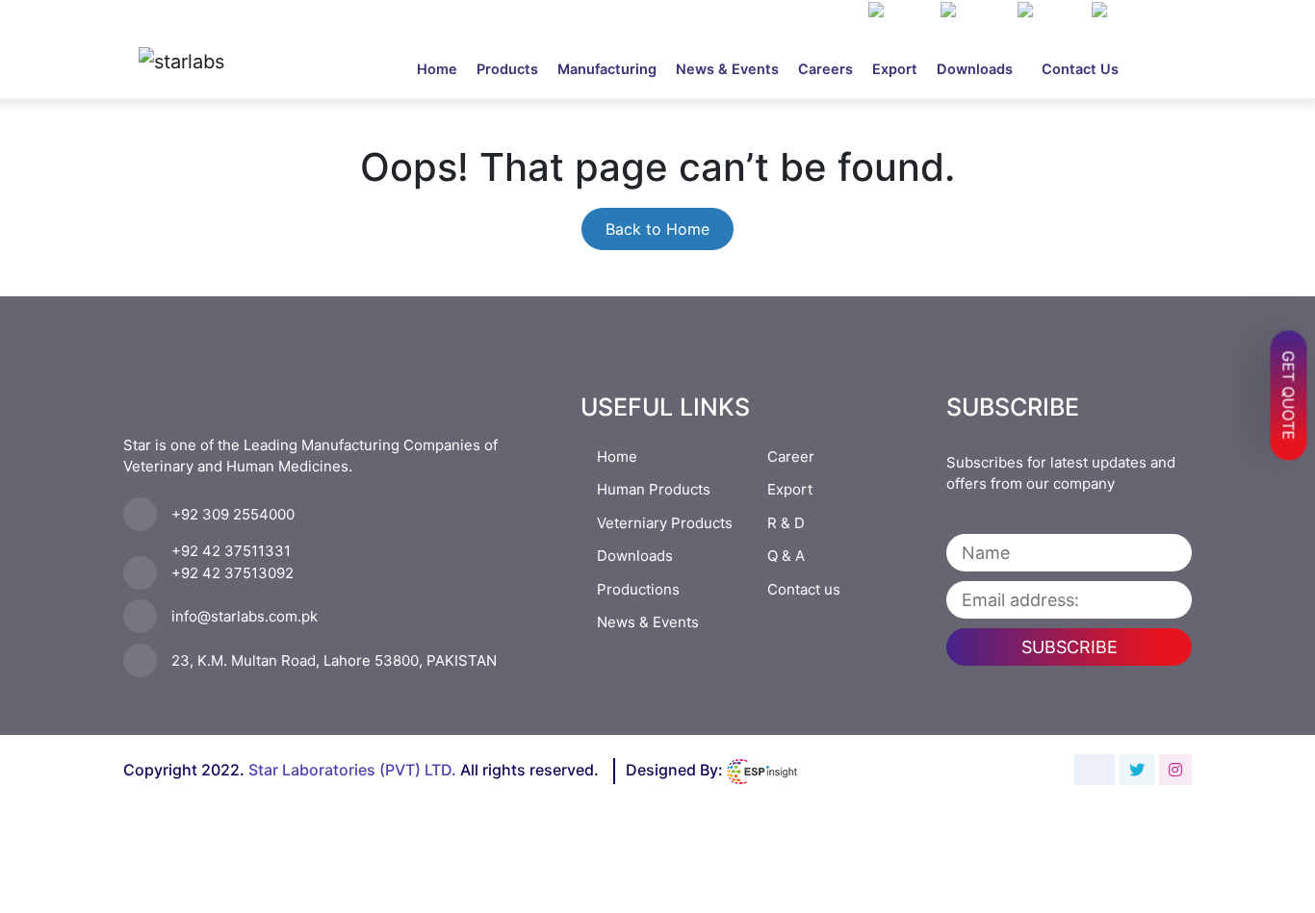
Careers (825, 69)
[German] (1128, 11)
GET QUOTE (1289, 395)
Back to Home (657, 229)
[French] (1050, 11)
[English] (974, 11)
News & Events (727, 69)
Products (507, 69)
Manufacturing (607, 69)
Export (894, 69)
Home (442, 69)
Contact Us (1080, 69)
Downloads (975, 69)
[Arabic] (900, 11)
